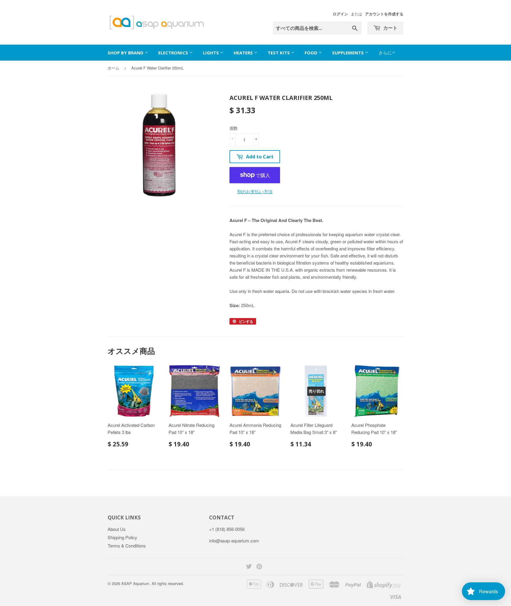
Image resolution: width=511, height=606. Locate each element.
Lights (211, 53)
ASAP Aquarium (135, 583)
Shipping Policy (122, 537)
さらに (385, 52)
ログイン (340, 14)
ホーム (113, 68)
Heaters (244, 53)
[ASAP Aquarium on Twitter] (249, 567)
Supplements (348, 53)
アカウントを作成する (384, 14)
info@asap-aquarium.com (234, 540)
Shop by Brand (126, 53)
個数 (233, 128)
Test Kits (279, 53)
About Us (117, 529)
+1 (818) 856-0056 (227, 529)
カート (389, 28)
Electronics (173, 53)
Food (311, 53)
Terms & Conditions (127, 545)
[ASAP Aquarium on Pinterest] (259, 567)
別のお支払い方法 (255, 191)
